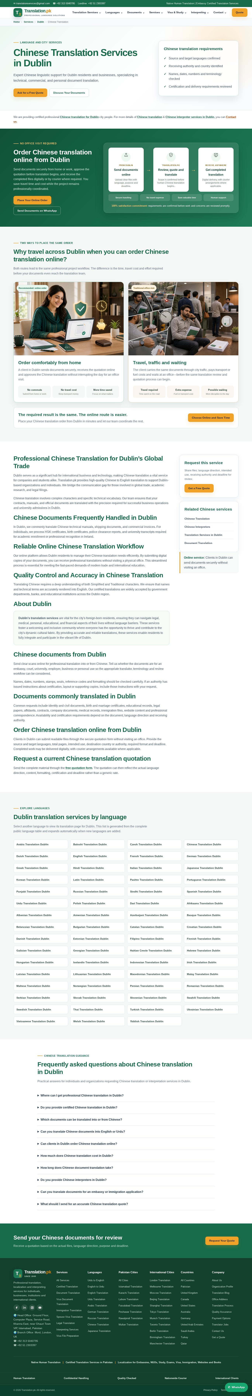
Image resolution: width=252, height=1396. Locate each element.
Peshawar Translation (130, 1311)
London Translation (160, 1280)
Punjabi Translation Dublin (33, 891)
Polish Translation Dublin (89, 903)
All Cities (123, 1280)
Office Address (220, 1299)
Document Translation (198, 543)
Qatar (184, 1343)
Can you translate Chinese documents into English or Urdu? (83, 1131)
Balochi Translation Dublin (90, 844)
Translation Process (222, 1305)
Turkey (184, 1337)
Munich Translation (160, 1318)
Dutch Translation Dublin (32, 856)
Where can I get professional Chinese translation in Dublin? (82, 1095)
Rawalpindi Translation (131, 1318)
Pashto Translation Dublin (146, 879)
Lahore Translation (128, 1299)
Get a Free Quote (199, 488)
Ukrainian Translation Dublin (205, 1009)
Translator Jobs (220, 1324)
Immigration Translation (69, 1310)
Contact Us (218, 1331)
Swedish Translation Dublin (33, 1009)
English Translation (98, 1292)
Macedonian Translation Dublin (150, 974)
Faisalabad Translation (131, 1305)
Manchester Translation (162, 1343)
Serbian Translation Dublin (33, 997)
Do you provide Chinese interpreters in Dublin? (74, 1179)
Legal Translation (65, 1323)
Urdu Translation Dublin (31, 903)
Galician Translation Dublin (33, 950)
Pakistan (185, 1286)
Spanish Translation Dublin (204, 891)
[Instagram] (32, 1307)
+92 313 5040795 (65, 3)
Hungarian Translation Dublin (34, 962)
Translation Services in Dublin (203, 534)
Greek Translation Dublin (32, 867)
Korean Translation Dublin (32, 879)
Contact (220, 12)
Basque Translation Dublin (203, 915)
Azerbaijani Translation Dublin (149, 915)
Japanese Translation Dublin (205, 867)
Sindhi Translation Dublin (146, 891)
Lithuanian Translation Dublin (92, 974)
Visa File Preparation (67, 1335)
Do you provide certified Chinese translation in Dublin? (79, 1107)
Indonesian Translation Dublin (149, 962)
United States (188, 1305)
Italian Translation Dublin (146, 867)
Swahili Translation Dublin (203, 997)
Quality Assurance (222, 1311)
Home (16, 22)
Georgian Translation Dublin (91, 950)
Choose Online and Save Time (211, 417)
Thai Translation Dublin (88, 1009)
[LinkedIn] (24, 1307)
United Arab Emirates (192, 1324)
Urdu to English (96, 1280)
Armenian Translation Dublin (91, 915)
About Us (217, 1280)
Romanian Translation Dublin (205, 985)
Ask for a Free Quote (30, 92)
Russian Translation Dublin (90, 891)
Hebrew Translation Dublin (203, 950)
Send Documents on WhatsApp (37, 210)
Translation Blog (220, 1292)
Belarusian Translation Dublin (35, 926)
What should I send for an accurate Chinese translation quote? (84, 1204)
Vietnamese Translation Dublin (35, 1021)
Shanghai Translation (161, 1305)
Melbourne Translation (161, 1286)
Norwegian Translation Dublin (92, 985)
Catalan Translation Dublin (147, 926)
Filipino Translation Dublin (147, 938)
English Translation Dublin (90, 856)
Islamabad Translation (130, 1286)
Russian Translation (98, 1318)
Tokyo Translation (159, 1311)
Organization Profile (222, 1286)
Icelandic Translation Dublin (91, 962)
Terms (224, 1390)
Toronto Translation (160, 1324)
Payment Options (221, 1318)
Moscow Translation (160, 1292)
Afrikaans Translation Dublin (205, 903)
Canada (185, 1299)
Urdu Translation (96, 1299)
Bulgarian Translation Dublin (91, 926)
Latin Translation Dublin (88, 879)
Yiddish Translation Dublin (146, 1021)
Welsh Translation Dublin (89, 1021)
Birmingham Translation (162, 1337)
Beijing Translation (160, 1299)
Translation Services (86, 12)
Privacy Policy (210, 1390)
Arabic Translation (97, 1305)
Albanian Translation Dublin (34, 915)
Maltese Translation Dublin (33, 985)
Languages (114, 12)
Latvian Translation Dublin (33, 974)
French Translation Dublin (146, 856)
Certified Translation (67, 1286)
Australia (185, 1311)
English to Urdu (96, 1286)
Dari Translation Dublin (144, 903)
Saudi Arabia (187, 1331)
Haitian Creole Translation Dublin (151, 950)
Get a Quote (218, 1337)
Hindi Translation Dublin (88, 867)
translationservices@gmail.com (33, 3)
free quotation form (78, 768)
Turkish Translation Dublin (146, 1009)
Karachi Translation (129, 1292)
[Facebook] (16, 1307)
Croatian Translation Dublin (204, 926)
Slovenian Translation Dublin (148, 997)
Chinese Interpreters (197, 526)
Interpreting (200, 12)
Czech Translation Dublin (146, 844)
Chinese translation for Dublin (79, 117)
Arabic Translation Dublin (32, 844)
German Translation (98, 1311)
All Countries (187, 1280)
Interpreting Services (67, 1329)
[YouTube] (40, 1307)
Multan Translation (128, 1324)
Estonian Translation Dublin (90, 938)
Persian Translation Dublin (146, 985)
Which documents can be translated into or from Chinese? (81, 1119)
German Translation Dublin (204, 856)
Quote (240, 12)
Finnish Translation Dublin (203, 938)
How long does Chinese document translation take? (77, 1167)
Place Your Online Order (32, 200)
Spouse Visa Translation (69, 1316)
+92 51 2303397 (96, 3)
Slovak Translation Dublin (89, 997)
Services (156, 12)
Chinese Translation (197, 518)
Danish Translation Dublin (32, 938)
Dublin (40, 22)
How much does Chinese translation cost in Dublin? (77, 1155)
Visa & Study (177, 12)
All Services (62, 1280)
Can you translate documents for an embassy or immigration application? (92, 1191)
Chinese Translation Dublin (204, 844)
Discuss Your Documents (69, 92)
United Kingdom (189, 1292)
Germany (186, 1318)
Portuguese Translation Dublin (206, 879)
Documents (136, 12)
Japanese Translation (99, 1331)
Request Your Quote (222, 1240)
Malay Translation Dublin (202, 974)
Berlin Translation (159, 1331)
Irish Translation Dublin (201, 962)
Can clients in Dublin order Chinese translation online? (79, 1143)
